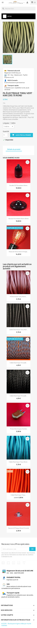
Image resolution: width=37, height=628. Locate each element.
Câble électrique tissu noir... (18, 329)
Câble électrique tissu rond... (18, 462)
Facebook (3, 562)
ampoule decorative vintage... (18, 252)
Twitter (8, 562)
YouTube (13, 562)
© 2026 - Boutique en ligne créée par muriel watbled (16, 624)
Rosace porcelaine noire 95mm (19, 218)
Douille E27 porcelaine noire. (18, 185)
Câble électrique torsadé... (18, 363)
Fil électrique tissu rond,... (18, 296)
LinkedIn (23, 562)
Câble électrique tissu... (18, 495)
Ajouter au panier (21, 135)
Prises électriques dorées (18, 429)
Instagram (18, 562)
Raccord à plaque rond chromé (18, 528)
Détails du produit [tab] (13, 149)
